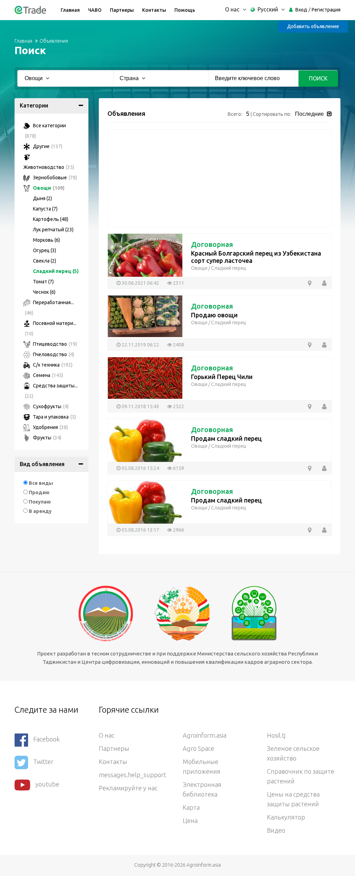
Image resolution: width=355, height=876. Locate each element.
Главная (70, 10)
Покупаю (40, 502)
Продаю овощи (214, 314)
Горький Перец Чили (222, 376)
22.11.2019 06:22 (140, 344)
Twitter (43, 761)
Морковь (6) (46, 240)
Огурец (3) (44, 250)
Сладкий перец (228, 268)
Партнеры (122, 10)
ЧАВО (95, 10)
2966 (178, 530)
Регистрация (326, 9)
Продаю (39, 492)
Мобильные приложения (201, 766)
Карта (191, 807)
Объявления (54, 41)
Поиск (318, 78)
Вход (301, 9)
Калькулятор (286, 817)
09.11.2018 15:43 (140, 406)
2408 (178, 344)
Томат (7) (43, 281)
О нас (106, 735)
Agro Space (198, 748)
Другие (47, 146)
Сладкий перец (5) (56, 271)
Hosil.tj (276, 735)
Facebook (46, 739)
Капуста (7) (45, 209)
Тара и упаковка (54, 417)
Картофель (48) (50, 219)
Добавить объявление (313, 26)
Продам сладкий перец (226, 438)
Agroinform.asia (204, 735)
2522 (178, 406)
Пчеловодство (53, 354)
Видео (276, 830)
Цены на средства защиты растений (293, 799)
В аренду (40, 511)
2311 (178, 283)
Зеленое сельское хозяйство (293, 753)
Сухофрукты (50, 406)
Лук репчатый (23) (53, 229)
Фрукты (46, 437)
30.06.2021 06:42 (140, 283)
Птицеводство (54, 344)
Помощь (184, 10)
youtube (47, 784)
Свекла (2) (44, 261)
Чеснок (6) (44, 292)
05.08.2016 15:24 (140, 468)
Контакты (154, 10)
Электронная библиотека (202, 789)
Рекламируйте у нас (128, 787)
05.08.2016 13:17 (140, 530)
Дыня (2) (42, 198)
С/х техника (52, 365)
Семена (47, 375)
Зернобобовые (54, 177)
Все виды (41, 483)
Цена (190, 820)
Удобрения (50, 427)
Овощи (48, 188)
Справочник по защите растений (300, 776)
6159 (178, 468)
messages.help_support (132, 774)
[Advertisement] (220, 178)
